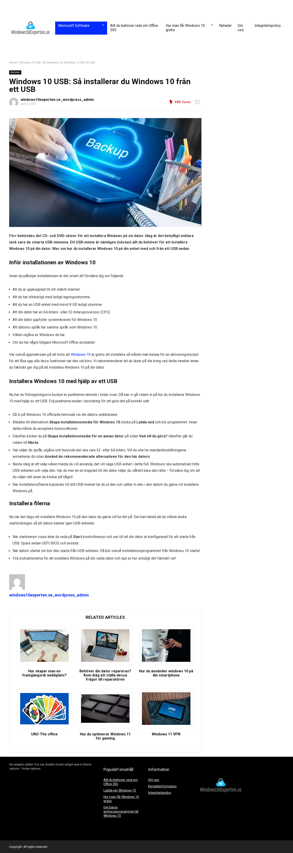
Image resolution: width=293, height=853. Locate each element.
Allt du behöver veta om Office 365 (134, 27)
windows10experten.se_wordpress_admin (57, 99)
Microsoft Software (74, 25)
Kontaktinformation (162, 786)
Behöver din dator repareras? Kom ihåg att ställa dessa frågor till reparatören (105, 675)
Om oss (241, 27)
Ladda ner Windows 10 (119, 790)
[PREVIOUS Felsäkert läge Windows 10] (4, 841)
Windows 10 (81, 354)
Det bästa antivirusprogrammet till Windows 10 (120, 811)
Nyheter (225, 25)
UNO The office (44, 734)
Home (13, 62)
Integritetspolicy (268, 25)
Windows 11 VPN (166, 734)
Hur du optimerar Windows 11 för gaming (105, 736)
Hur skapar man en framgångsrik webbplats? (44, 673)
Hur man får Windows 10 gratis (185, 27)
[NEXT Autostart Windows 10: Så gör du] (288, 841)
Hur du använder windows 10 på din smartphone (166, 673)
